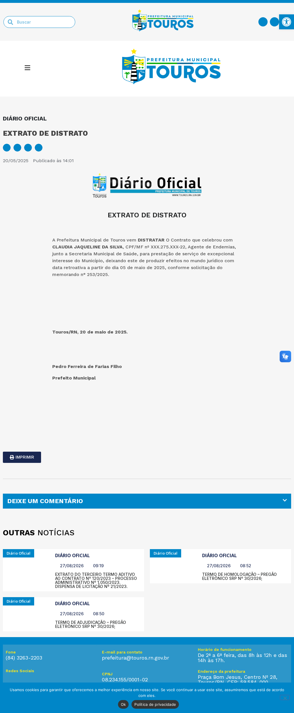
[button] (7, 148)
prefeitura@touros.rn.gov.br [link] (135, 658)
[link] (286, 21)
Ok (123, 704)
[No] (285, 697)
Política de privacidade (155, 704)
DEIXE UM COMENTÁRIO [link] (45, 501)
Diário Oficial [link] (72, 555)
